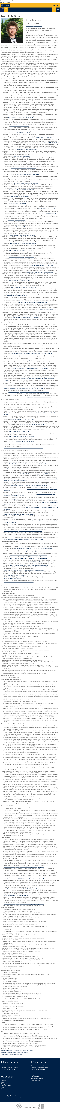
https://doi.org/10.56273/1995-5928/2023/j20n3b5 (23, 243)
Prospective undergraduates (39, 1066)
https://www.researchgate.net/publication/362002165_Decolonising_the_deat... (24, 867)
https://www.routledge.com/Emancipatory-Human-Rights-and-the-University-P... (31, 368)
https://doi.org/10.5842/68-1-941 (16, 226)
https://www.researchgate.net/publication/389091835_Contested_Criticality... (28, 360)
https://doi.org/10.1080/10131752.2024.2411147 (32, 424)
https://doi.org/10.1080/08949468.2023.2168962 (21, 436)
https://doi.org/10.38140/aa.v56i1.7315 (21, 196)
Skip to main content (5, 2)
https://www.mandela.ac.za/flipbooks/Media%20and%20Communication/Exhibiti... (24, 570)
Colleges (3, 1080)
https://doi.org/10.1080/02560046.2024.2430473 (25, 183)
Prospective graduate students (39, 1067)
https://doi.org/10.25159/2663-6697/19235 (28, 174)
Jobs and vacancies (6, 1085)
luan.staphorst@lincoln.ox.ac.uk (34, 26)
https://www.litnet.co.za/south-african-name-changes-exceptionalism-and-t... (28, 463)
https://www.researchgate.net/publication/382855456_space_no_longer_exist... (24, 388)
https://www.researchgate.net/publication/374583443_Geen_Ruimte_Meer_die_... (28, 392)
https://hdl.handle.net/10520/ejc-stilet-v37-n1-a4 (23, 168)
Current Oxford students (38, 1069)
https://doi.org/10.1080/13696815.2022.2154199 (21, 250)
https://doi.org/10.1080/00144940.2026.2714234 (21, 117)
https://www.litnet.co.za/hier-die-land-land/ (15, 575)
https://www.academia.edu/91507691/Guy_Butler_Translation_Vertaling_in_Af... (29, 565)
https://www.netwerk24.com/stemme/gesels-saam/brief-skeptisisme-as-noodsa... (24, 468)
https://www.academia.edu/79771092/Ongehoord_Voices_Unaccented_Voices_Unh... (25, 878)
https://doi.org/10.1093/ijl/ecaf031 (50, 142)
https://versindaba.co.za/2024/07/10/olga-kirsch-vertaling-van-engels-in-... (28, 555)
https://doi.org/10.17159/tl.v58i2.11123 (17, 295)
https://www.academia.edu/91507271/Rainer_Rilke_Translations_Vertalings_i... (29, 558)
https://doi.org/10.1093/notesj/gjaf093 (20, 156)
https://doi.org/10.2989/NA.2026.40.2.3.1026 (21, 132)
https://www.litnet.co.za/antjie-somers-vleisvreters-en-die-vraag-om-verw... (23, 531)
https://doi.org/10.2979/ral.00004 (17, 203)
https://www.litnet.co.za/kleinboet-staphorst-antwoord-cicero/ (19, 514)
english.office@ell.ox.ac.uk (9, 1097)
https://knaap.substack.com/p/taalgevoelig (22, 499)
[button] (54, 5)
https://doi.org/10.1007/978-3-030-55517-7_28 (39, 397)
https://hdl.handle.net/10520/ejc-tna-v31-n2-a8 (22, 419)
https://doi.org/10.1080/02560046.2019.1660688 (25, 317)
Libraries (3, 1066)
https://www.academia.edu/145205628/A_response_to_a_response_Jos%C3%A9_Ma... (31, 474)
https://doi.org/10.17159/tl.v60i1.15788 (19, 431)
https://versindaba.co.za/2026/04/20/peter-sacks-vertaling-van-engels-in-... (34, 548)
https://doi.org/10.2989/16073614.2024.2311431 (22, 235)
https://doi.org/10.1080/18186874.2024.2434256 (21, 189)
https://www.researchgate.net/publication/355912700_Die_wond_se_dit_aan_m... (24, 889)
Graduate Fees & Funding (8, 1069)
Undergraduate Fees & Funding (9, 1067)
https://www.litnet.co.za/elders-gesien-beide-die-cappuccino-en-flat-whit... (29, 485)
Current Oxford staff (36, 1071)
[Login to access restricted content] (58, 5)
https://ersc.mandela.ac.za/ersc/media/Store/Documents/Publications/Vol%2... (23, 448)
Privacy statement (36, 1080)
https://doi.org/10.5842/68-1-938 (46, 208)
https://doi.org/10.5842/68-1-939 (47, 213)
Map (2, 1087)
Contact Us (4, 1082)
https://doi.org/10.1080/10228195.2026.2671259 (41, 137)
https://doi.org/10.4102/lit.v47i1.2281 (19, 126)
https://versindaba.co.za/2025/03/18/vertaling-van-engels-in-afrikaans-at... (37, 551)
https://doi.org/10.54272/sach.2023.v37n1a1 (20, 280)
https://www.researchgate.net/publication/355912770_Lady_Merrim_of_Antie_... (24, 904)
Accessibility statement (37, 1078)
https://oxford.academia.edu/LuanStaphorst (12, 1054)
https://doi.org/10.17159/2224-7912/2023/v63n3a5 (40, 272)
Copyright (34, 1075)
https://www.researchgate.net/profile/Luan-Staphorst (14, 1052)
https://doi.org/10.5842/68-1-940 (16, 220)
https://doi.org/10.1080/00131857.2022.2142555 (42, 265)
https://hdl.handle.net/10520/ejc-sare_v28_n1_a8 (21, 257)
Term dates (4, 1089)
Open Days (4, 1071)
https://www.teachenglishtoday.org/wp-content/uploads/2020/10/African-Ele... (24, 539)
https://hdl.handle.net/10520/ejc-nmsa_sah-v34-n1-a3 (33, 302)
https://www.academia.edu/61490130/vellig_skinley (17, 895)
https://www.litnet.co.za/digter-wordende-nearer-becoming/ (19, 582)
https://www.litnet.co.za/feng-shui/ (13, 578)
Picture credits (35, 1076)
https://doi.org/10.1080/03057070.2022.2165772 (23, 287)
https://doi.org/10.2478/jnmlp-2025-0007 (26, 149)
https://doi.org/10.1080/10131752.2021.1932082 (21, 441)
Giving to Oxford (5, 1084)
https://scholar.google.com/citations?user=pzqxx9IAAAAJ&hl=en (17, 1050)
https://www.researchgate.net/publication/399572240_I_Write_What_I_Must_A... (32, 353)
